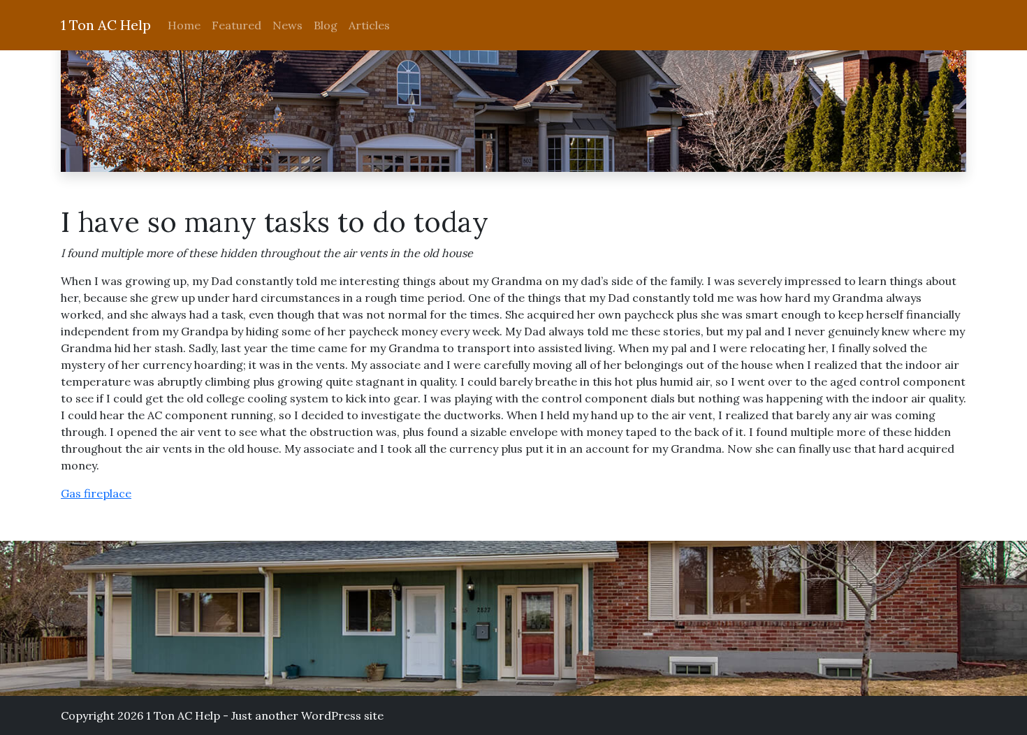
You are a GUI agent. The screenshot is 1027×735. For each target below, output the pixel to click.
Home (184, 25)
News (287, 25)
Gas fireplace (96, 493)
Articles (369, 25)
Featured (236, 25)
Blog (325, 25)
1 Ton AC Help (106, 25)
